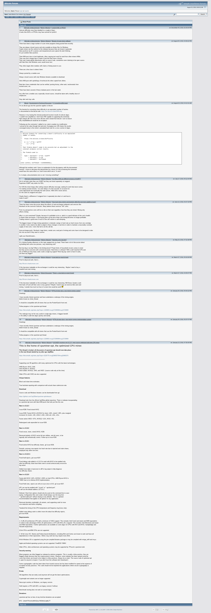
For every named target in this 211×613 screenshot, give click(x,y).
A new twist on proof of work (60, 257)
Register (27, 17)
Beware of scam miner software (61, 41)
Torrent (28, 14)
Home (7, 17)
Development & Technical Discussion (40, 103)
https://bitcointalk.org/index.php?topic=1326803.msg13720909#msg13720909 (43, 310)
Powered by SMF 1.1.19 (95, 609)
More (32, 17)
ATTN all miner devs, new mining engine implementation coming (72, 319)
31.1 (25, 14)
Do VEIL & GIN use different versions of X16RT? (66, 179)
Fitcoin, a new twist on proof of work (63, 273)
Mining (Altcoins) (46, 27)
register (27, 11)
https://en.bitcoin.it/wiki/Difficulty (51, 111)
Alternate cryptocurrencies (32, 27)
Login (21, 17)
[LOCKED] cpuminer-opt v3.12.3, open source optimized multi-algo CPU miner (76, 342)
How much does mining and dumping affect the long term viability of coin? (74, 202)
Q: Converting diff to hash (60, 103)
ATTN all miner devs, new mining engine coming (66, 291)
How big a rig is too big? (59, 240)
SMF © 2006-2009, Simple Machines (112, 609)
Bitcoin (26, 103)
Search (17, 17)
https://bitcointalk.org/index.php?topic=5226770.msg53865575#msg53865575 (43, 355)
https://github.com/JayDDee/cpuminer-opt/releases (35, 396)
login (21, 11)
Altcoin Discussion (46, 273)
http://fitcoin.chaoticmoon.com (29, 263)
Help (12, 17)
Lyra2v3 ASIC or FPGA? (59, 27)
